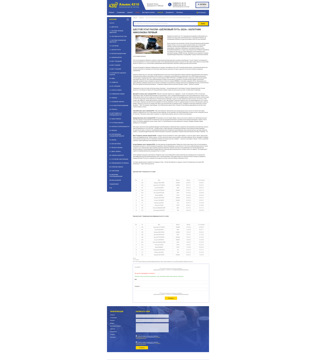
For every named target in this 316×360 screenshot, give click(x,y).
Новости (141, 17)
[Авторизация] (315, 1)
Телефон (137, 286)
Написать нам (143, 311)
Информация (116, 311)
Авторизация (202, 12)
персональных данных (158, 269)
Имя (136, 279)
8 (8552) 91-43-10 (179, 3)
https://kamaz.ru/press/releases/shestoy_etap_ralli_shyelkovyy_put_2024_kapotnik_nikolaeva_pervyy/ (165, 261)
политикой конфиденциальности (180, 269)
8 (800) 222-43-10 (179, 5)
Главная (135, 17)
